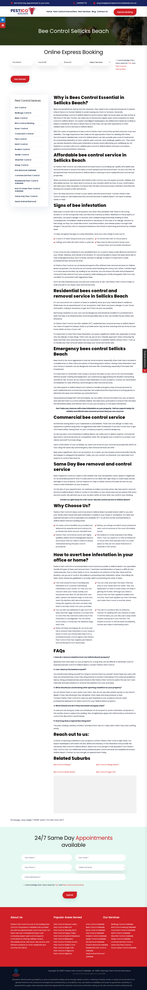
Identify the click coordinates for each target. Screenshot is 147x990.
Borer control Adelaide (95, 930)
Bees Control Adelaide (95, 927)
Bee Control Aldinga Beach (107, 764)
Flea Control (21, 139)
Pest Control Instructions (65, 11)
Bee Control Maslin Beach (64, 772)
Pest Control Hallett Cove (64, 945)
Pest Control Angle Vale (64, 948)
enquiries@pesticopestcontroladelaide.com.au (116, 3)
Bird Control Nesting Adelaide (123, 927)
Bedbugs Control (23, 112)
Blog (94, 11)
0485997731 (82, 3)
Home (49, 11)
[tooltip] (2, 20)
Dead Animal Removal (25, 201)
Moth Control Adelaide (120, 933)
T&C (130, 63)
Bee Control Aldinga (62, 764)
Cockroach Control (24, 133)
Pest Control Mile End (63, 927)
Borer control (21, 128)
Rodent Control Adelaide (96, 936)
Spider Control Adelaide (96, 939)
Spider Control (22, 154)
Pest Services (84, 11)
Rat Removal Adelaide (25, 170)
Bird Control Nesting (24, 123)
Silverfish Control (23, 159)
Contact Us (102, 11)
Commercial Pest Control (27, 175)
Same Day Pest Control (26, 196)
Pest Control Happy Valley (65, 933)
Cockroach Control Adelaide (123, 930)
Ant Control (20, 107)
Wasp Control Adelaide (121, 939)
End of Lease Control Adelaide (123, 948)
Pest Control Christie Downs (65, 942)
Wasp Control (21, 165)
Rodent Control (22, 149)
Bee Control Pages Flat (105, 772)
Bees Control (21, 118)
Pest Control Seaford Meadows (67, 936)
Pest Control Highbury (63, 953)
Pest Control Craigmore (64, 950)
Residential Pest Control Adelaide (26, 182)
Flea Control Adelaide (95, 933)
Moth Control (21, 144)
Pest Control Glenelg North (65, 930)
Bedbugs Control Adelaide (122, 924)
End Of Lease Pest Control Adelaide (27, 189)
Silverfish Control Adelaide (122, 936)
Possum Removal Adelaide (97, 945)
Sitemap (104, 970)
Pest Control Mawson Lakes (65, 924)
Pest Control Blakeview (63, 939)
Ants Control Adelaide (95, 924)
